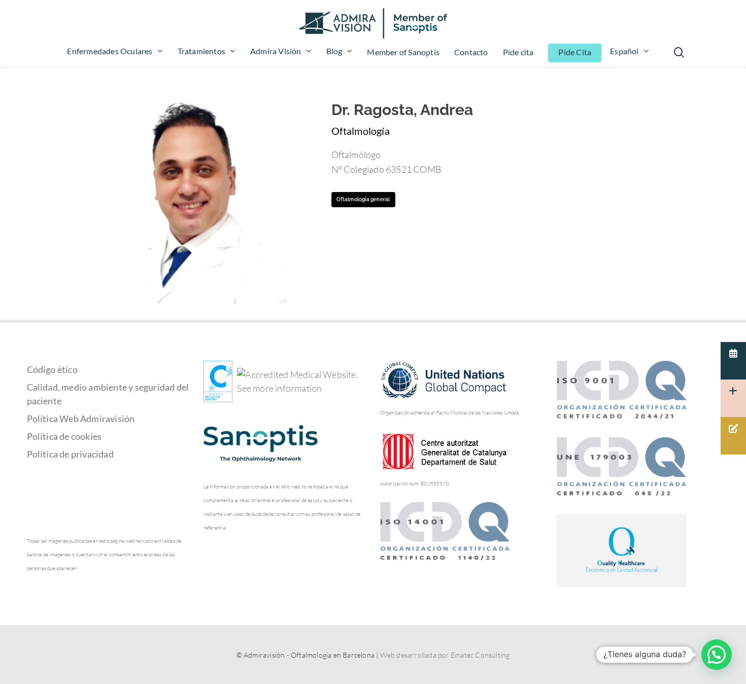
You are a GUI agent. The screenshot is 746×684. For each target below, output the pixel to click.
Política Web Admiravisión (81, 418)
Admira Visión (275, 51)
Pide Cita (574, 52)
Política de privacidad (70, 454)
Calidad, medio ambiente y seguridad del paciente (108, 394)
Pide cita (518, 52)
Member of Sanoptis (403, 52)
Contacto (471, 52)
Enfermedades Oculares (109, 51)
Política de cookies (64, 436)
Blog (334, 51)
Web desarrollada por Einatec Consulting (445, 655)
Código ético (52, 369)
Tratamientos (201, 51)
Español (624, 51)
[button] (716, 654)
